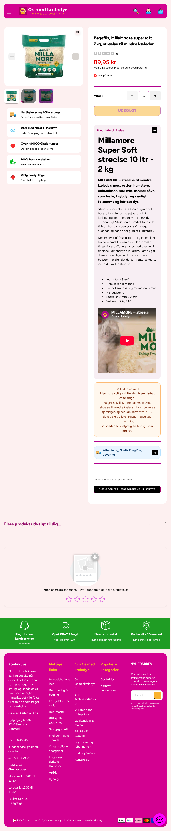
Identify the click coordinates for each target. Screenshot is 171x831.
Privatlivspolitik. (136, 713)
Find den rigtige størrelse (58, 742)
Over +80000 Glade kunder (39, 143)
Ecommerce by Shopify (89, 824)
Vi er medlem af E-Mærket (39, 128)
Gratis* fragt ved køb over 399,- (39, 117)
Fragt (117, 67)
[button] (75, 56)
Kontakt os (81, 764)
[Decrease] (132, 95)
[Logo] (44, 11)
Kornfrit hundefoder (107, 692)
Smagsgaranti (57, 733)
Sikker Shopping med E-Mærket (39, 133)
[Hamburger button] (10, 11)
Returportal (56, 716)
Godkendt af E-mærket (84, 727)
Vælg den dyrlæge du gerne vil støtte (125, 493)
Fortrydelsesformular (58, 708)
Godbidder (106, 684)
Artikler (53, 777)
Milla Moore (125, 483)
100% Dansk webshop (35, 159)
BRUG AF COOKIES (54, 725)
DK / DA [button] (21, 824)
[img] (104, 54)
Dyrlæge (53, 783)
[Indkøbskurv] (159, 11)
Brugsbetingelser (146, 710)
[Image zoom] (77, 32)
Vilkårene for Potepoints (82, 716)
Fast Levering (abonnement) (83, 749)
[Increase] (155, 95)
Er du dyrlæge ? (84, 757)
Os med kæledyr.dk (55, 824)
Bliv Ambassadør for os (82, 703)
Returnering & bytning (57, 697)
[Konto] (148, 11)
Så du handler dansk (32, 164)
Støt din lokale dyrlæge (34, 180)
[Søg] (136, 11)
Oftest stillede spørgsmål (57, 753)
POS (68, 824)
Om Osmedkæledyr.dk (84, 688)
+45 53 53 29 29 (19, 762)
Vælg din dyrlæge (33, 175)
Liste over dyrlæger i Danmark (55, 766)
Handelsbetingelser (58, 686)
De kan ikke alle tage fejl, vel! (37, 148)
